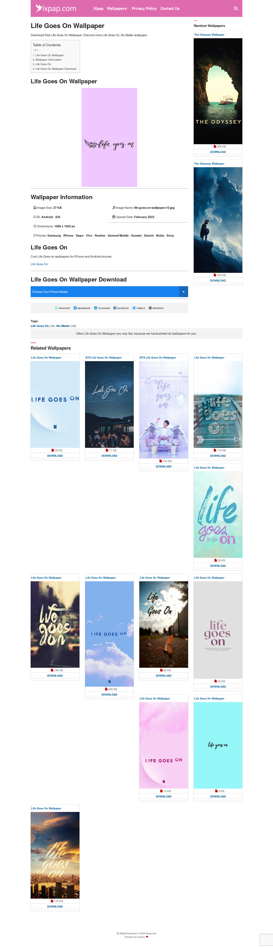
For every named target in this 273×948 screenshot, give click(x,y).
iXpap (98, 8)
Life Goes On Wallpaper (49, 55)
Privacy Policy (144, 8)
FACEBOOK (123, 308)
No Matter (63, 326)
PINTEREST (158, 308)
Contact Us (170, 8)
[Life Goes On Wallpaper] (109, 137)
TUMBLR (140, 308)
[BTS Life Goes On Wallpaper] (109, 404)
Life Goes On (43, 64)
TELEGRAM (104, 308)
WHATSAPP (64, 308)
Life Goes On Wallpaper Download (55, 69)
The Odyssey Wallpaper (209, 34)
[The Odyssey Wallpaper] (218, 91)
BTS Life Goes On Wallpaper (104, 357)
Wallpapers (116, 8)
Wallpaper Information (48, 59)
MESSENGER (83, 308)
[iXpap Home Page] (55, 8)
